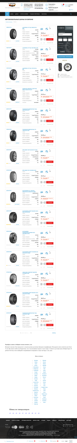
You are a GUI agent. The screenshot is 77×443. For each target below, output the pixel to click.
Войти (72, 9)
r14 (13, 413)
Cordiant (36, 373)
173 (31, 332)
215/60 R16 (8, 272)
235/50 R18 (8, 231)
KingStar (36, 393)
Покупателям (61, 420)
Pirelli (44, 372)
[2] (7, 61)
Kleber (36, 395)
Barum (36, 365)
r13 (10, 413)
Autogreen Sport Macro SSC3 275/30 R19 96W (30, 293)
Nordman (36, 360)
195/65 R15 (8, 129)
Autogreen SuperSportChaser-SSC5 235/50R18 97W (28, 232)
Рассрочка (44, 14)
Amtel (36, 363)
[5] (10, 61)
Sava (44, 378)
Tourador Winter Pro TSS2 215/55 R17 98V (29, 313)
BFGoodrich (36, 367)
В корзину (50, 39)
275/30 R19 (8, 292)
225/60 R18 (8, 251)
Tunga (44, 388)
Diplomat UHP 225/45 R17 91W (29, 150)
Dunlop (36, 377)
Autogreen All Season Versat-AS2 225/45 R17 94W (28, 191)
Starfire (44, 380)
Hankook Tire (36, 390)
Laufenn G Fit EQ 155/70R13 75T (30, 48)
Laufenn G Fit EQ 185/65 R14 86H (29, 28)
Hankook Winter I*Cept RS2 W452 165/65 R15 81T (29, 89)
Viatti (44, 390)
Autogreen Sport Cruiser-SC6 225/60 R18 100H (30, 252)
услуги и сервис (24, 14)
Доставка (69, 420)
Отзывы (43, 420)
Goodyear (36, 385)
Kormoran (36, 397)
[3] (8, 61)
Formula (36, 378)
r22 (38, 413)
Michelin (44, 365)
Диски (16, 14)
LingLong (36, 403)
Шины (11, 14)
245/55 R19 (8, 211)
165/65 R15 (8, 88)
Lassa (44, 392)
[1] (6, 61)
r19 (29, 413)
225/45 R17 (8, 149)
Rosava (44, 377)
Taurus (44, 382)
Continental (36, 370)
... (28, 332)
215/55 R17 (8, 313)
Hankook (36, 388)
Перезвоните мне (27, 8)
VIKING (44, 395)
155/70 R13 (8, 47)
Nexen (44, 367)
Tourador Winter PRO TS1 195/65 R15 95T (29, 130)
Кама (44, 402)
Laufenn (36, 402)
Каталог (8, 420)
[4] (9, 61)
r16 (19, 413)
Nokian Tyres (44, 393)
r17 (22, 413)
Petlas (44, 370)
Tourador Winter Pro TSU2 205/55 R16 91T (29, 109)
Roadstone (44, 375)
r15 (16, 413)
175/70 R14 (8, 68)
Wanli (44, 397)
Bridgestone (36, 368)
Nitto (44, 368)
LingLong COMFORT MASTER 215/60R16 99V (29, 273)
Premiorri (44, 373)
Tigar (44, 383)
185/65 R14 (8, 27)
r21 (35, 413)
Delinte (36, 375)
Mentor (44, 363)
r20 (32, 413)
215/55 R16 (8, 170)
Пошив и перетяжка (35, 14)
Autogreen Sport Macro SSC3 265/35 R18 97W (30, 211)
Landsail (36, 400)
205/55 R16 (8, 109)
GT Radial (36, 387)
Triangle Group (44, 387)
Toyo (44, 385)
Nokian (36, 362)
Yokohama (44, 398)
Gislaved (36, 383)
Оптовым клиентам (26, 420)
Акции (48, 420)
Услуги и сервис (16, 420)
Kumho (35, 398)
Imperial (36, 392)
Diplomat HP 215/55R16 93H (29, 170)
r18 (26, 413)
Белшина (44, 400)
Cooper (35, 372)
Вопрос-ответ (36, 420)
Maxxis (44, 362)
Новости (54, 420)
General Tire (35, 382)
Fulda (36, 380)
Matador (44, 360)
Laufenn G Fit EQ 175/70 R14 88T (29, 69)
